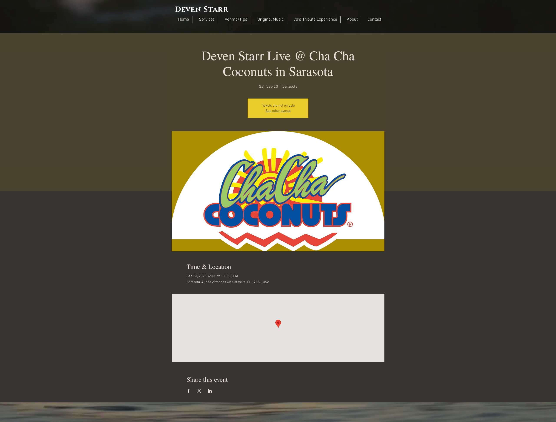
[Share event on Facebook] (189, 391)
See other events (278, 111)
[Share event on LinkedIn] (210, 391)
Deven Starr (201, 10)
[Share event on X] (199, 391)
